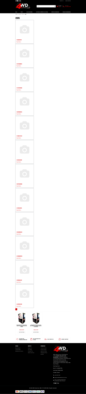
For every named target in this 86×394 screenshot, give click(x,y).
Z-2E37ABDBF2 (19, 64)
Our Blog (30, 349)
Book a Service (31, 352)
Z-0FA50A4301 (19, 280)
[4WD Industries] (22, 6)
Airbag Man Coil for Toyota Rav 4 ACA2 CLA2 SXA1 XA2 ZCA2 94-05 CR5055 (22, 325)
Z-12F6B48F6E (19, 208)
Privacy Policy (43, 349)
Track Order (18, 349)
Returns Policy (44, 351)
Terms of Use (43, 348)
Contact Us (30, 351)
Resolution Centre (19, 351)
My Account (17, 348)
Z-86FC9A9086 (19, 184)
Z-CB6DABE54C (19, 256)
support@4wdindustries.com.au (61, 377)
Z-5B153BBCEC (19, 112)
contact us (61, 0)
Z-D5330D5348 (19, 232)
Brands (42, 354)
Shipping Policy (44, 352)
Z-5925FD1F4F (19, 39)
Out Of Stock (21, 332)
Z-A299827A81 (19, 304)
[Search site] (55, 6)
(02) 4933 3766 (68, 6)
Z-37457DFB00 (19, 88)
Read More (18, 41)
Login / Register (68, 0)
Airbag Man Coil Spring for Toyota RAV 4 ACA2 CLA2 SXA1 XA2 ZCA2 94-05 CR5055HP (36, 325)
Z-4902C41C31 (19, 136)
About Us (30, 348)
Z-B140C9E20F (19, 160)
